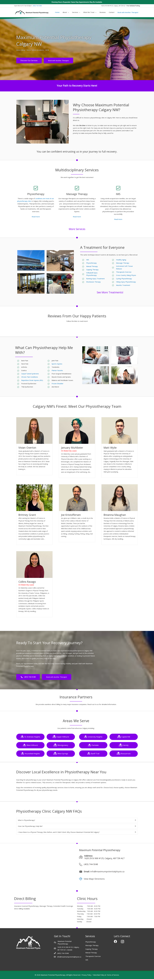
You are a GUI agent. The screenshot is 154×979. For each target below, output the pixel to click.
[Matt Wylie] (120, 430)
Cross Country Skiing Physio (126, 275)
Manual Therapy (92, 266)
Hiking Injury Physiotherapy (126, 282)
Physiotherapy (91, 263)
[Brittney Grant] (34, 498)
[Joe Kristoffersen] (77, 498)
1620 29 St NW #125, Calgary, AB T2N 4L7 (104, 858)
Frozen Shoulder (57, 383)
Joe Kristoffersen (71, 515)
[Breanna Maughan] (120, 498)
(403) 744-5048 (91, 864)
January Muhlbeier (72, 447)
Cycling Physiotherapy (124, 279)
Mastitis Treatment (123, 285)
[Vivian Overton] (34, 430)
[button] (77, 820)
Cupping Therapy (92, 269)
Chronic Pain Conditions (29, 377)
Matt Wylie (110, 447)
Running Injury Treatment (95, 279)
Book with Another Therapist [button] (128, 12)
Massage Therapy (122, 263)
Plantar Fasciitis (57, 370)
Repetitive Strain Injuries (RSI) (32, 380)
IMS (87, 260)
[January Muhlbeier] (77, 430)
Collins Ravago (27, 581)
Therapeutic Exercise (123, 272)
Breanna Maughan (115, 515)
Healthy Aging (121, 260)
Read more (36, 217)
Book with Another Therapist (58, 60)
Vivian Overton (27, 447)
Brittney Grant (27, 515)
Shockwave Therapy (93, 282)
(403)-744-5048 (37, 6)
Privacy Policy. (87, 975)
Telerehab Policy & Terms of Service (106, 975)
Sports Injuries (57, 364)
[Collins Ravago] (34, 564)
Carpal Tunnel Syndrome (30, 374)
